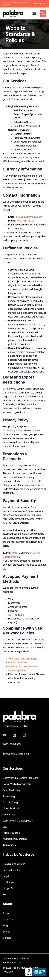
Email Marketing (11, 790)
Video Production (12, 808)
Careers (7, 937)
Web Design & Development (18, 820)
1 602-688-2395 (25, 220)
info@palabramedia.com (16, 753)
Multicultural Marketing (15, 838)
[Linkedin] (14, 735)
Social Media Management (17, 784)
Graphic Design (11, 802)
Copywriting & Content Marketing (21, 777)
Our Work (8, 919)
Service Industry (11, 870)
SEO (5, 826)
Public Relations (11, 832)
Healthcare (8, 882)
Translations (9, 845)
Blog (5, 925)
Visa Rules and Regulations (22, 658)
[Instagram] (24, 735)
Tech (5, 894)
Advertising (9, 796)
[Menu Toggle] (34, 13)
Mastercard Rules (17, 662)
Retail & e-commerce (14, 863)
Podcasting (9, 814)
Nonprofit (8, 888)
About (6, 913)
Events (6, 931)
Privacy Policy (14, 430)
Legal (6, 876)
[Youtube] (4, 735)
